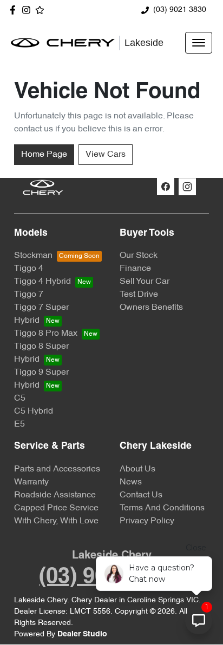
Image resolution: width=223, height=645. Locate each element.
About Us (137, 469)
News (131, 482)
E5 (19, 424)
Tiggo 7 (28, 294)
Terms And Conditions (162, 508)
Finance (135, 268)
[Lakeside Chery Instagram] (28, 10)
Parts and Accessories (57, 469)
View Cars (106, 154)
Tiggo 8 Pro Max (45, 333)
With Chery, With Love (56, 521)
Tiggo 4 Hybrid (42, 281)
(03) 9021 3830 (179, 10)
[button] (198, 43)
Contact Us (141, 495)
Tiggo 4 (28, 268)
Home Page (44, 154)
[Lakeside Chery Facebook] (15, 10)
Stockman (33, 255)
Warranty (31, 482)
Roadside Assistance (55, 495)
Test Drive (139, 294)
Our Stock (139, 255)
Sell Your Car (144, 281)
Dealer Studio (82, 634)
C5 (19, 398)
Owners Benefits (151, 307)
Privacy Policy (147, 521)
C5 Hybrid (33, 411)
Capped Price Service (56, 508)
